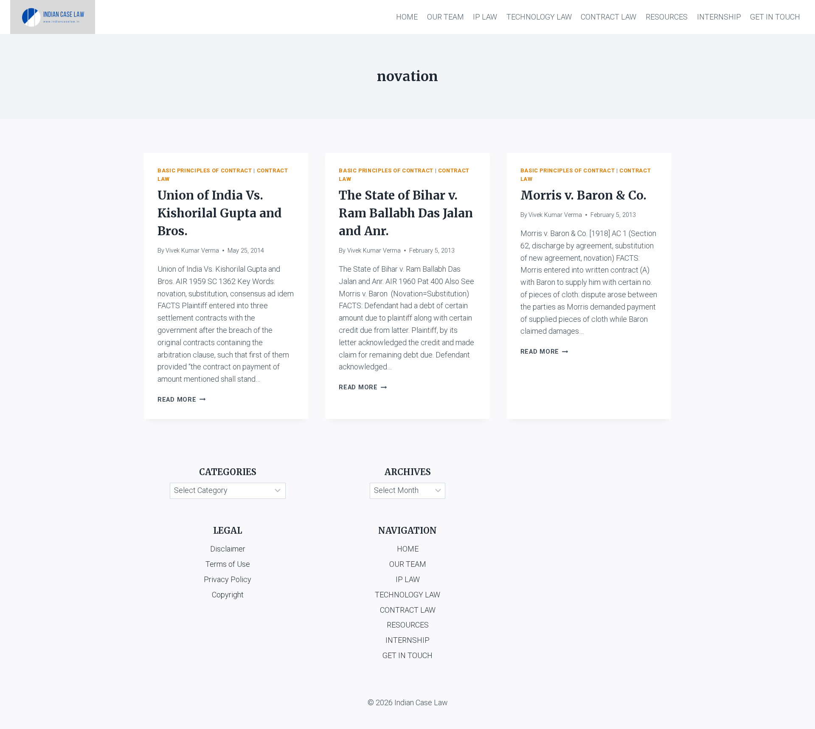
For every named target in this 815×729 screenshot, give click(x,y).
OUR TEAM (445, 16)
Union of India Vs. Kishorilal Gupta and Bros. (219, 213)
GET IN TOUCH (775, 16)
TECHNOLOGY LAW (539, 16)
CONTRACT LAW (608, 16)
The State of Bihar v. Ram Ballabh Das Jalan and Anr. (406, 213)
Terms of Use (227, 564)
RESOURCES (667, 16)
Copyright (228, 594)
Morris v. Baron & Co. (583, 195)
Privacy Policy (227, 579)
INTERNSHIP (719, 16)
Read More (181, 399)
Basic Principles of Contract (204, 170)
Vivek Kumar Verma (192, 250)
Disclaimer (227, 548)
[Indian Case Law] (52, 17)
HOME (407, 16)
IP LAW (485, 16)
